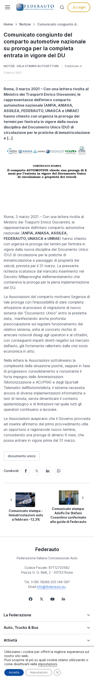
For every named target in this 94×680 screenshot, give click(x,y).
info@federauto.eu (51, 587)
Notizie (9, 66)
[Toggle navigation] (7, 7)
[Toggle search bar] (62, 7)
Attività (10, 640)
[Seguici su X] (41, 599)
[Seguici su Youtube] (52, 599)
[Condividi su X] (36, 470)
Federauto (47, 549)
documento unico (22, 456)
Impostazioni (38, 672)
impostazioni (47, 664)
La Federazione (17, 615)
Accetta (14, 672)
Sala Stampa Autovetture (38, 66)
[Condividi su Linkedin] (47, 470)
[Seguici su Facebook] (30, 599)
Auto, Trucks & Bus (21, 627)
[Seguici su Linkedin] (63, 599)
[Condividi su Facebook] (25, 470)
